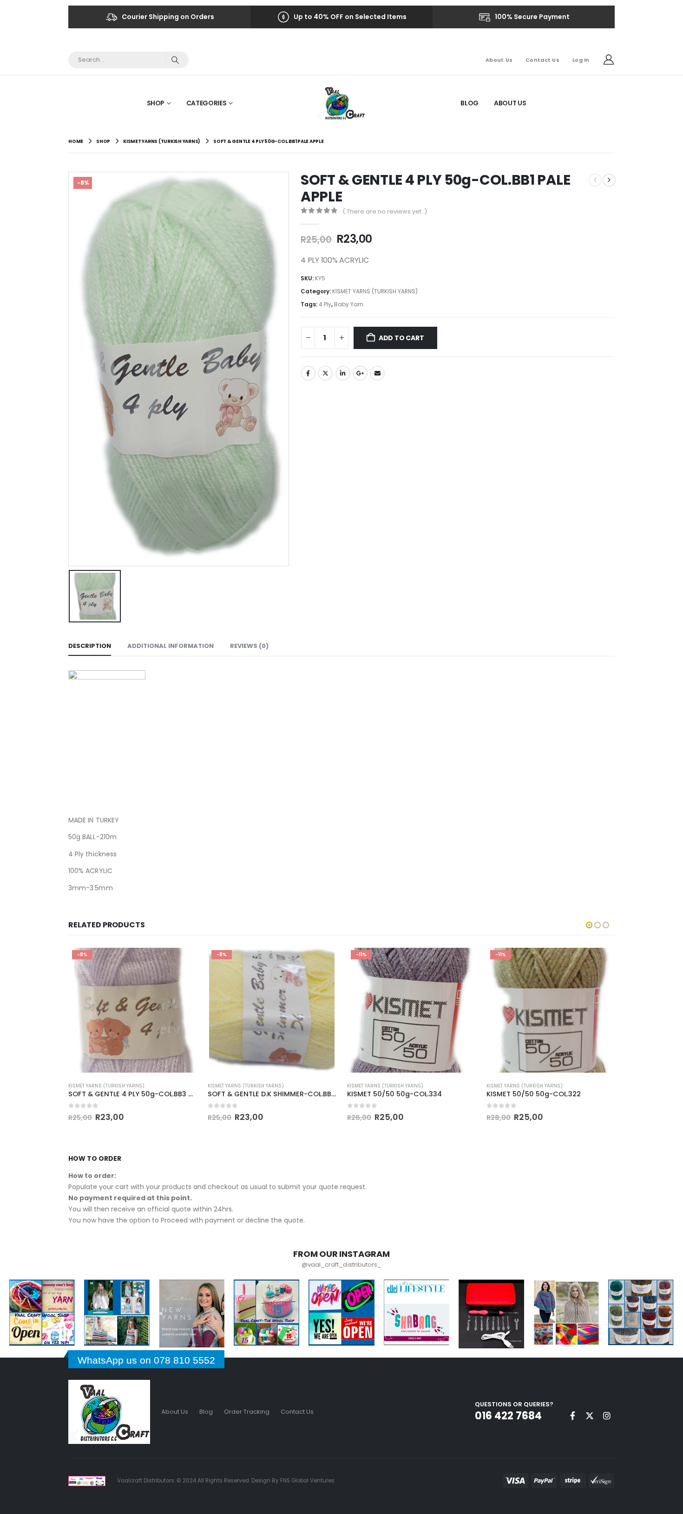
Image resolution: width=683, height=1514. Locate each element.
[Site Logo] (341, 102)
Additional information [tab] (170, 645)
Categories (206, 103)
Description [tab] (89, 645)
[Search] (175, 60)
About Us (499, 60)
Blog (469, 103)
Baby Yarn (348, 304)
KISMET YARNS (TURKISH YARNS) (375, 291)
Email (377, 373)
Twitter (325, 373)
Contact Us (542, 60)
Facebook (308, 373)
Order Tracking (246, 1411)
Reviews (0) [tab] (249, 645)
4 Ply (325, 304)
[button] (589, 925)
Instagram (607, 1416)
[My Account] (609, 59)
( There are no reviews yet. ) (384, 211)
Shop (156, 103)
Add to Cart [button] (181, 961)
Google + (360, 373)
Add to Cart (401, 338)
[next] (609, 180)
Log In (581, 60)
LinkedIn (342, 373)
